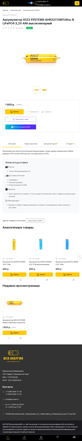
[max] (31, 3)
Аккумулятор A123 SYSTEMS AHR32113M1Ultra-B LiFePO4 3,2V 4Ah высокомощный (14, 321)
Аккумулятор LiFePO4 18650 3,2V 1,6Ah (67, 263)
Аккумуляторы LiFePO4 (31, 10)
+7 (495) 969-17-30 (42, 3)
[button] (77, 3)
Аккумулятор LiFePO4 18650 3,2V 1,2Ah (14, 263)
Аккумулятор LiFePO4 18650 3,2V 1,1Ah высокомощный (40, 263)
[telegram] (29, 3)
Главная (5, 10)
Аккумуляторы (16, 10)
